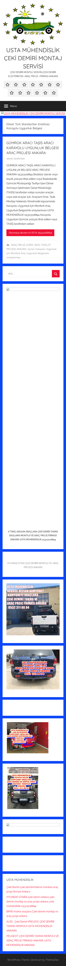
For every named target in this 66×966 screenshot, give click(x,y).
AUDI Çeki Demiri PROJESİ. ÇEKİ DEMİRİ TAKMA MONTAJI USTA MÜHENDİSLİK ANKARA (30, 926)
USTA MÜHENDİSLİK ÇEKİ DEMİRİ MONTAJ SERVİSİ (33, 58)
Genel (31, 249)
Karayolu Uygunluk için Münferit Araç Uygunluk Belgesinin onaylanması (31, 253)
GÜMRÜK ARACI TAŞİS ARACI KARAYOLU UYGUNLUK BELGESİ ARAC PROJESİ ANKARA (32, 148)
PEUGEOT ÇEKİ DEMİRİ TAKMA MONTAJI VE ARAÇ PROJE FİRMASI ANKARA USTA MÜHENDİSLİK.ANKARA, (32, 941)
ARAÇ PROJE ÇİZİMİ (22, 245)
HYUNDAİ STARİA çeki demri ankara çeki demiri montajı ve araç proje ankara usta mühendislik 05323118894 (30, 902)
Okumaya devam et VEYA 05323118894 (30, 232)
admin (9, 158)
